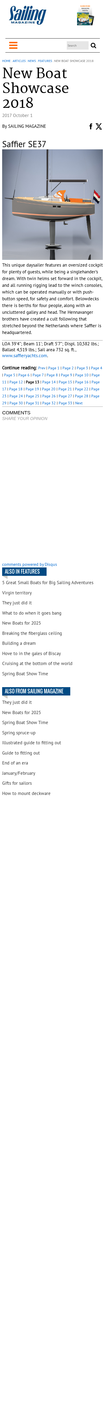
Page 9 (66, 375)
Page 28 (81, 396)
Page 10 (82, 375)
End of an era (15, 763)
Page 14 (49, 382)
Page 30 (16, 403)
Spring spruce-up (19, 733)
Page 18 (16, 389)
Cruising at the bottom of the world (37, 663)
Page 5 (9, 375)
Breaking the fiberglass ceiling (32, 633)
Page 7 (38, 375)
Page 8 (52, 375)
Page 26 (49, 396)
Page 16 (82, 382)
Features (45, 61)
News (32, 61)
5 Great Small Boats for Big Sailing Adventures (47, 583)
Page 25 (32, 396)
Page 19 (32, 389)
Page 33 (65, 403)
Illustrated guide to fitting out (31, 743)
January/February (18, 773)
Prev (41, 368)
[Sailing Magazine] (27, 18)
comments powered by (29, 564)
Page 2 (68, 368)
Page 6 (24, 375)
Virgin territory (17, 593)
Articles (19, 61)
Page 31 (32, 403)
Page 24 (16, 396)
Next (79, 403)
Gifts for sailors (17, 783)
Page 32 (49, 403)
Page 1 (54, 368)
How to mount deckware (26, 793)
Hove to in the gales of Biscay (31, 653)
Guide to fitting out (21, 753)
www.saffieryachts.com (24, 356)
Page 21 (65, 389)
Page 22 (81, 389)
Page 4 (96, 368)
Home (6, 61)
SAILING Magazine (27, 126)
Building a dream (19, 643)
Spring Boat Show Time (25, 674)
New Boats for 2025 (21, 623)
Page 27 (65, 396)
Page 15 (65, 382)
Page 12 (16, 382)
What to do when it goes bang (31, 613)
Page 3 (82, 368)
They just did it (17, 603)
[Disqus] (52, 492)
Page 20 (48, 389)
